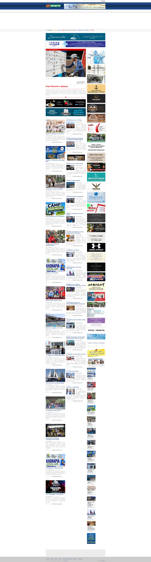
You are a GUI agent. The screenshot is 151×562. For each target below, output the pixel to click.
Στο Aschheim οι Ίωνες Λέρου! (53, 410)
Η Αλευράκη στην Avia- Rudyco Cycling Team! (91, 470)
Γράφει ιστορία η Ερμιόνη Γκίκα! (54, 300)
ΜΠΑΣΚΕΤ (55, 30)
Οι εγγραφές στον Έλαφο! (72, 250)
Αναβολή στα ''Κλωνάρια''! (52, 272)
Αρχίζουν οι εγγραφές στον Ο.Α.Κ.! (54, 327)
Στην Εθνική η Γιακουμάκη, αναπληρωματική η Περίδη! (52, 438)
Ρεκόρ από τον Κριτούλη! (72, 387)
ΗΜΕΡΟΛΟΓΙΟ (80, 30)
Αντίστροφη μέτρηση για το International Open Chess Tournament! (75, 303)
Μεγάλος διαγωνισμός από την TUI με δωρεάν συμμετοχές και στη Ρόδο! (75, 337)
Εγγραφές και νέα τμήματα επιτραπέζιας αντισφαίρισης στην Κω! (76, 285)
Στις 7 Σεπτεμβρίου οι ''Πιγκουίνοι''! (54, 494)
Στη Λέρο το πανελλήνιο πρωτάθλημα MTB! (91, 459)
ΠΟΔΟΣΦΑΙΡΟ (50, 30)
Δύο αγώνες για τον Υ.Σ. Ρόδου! (74, 120)
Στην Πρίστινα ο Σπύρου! (72, 371)
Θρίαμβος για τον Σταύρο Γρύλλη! (74, 163)
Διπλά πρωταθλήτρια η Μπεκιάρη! (75, 196)
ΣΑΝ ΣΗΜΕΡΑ (92, 30)
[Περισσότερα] (55, 121)
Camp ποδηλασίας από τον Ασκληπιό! (55, 216)
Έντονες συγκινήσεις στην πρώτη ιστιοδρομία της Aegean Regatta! (74, 139)
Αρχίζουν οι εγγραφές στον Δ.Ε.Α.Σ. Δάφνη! (90, 435)
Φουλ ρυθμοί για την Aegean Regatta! (55, 383)
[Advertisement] (75, 19)
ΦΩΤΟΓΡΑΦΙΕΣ (86, 30)
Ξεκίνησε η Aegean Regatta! (73, 180)
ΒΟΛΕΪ (59, 30)
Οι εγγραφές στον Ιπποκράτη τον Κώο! (76, 354)
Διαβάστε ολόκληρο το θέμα (57, 142)
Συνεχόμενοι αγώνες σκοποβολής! (54, 189)
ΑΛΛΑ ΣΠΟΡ (63, 30)
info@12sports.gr (65, 560)
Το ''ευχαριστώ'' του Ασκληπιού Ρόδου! (55, 355)
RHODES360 (103, 560)
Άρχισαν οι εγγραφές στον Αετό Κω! (55, 133)
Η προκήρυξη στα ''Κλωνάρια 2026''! (54, 468)
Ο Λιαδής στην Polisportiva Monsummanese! (52, 244)
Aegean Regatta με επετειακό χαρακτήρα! (91, 516)
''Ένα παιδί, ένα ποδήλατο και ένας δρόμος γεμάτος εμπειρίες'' (75, 232)
